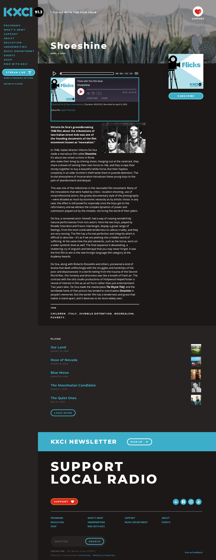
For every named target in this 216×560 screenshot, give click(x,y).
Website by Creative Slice (104, 555)
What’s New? (14, 29)
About (9, 38)
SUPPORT (198, 18)
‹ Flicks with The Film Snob (74, 12)
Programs (12, 25)
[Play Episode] (80, 91)
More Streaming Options (18, 78)
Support (11, 34)
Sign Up (136, 441)
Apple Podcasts (68, 110)
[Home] (19, 12)
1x (99, 93)
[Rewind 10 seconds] (93, 93)
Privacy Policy (84, 555)
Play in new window (74, 104)
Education (13, 42)
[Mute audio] (88, 93)
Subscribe (185, 96)
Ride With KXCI (16, 64)
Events (9, 55)
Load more (63, 412)
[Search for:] (68, 541)
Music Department (19, 51)
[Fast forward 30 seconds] (104, 93)
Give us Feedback (193, 552)
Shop (8, 59)
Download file (57, 104)
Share (105, 98)
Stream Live (16, 72)
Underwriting (15, 46)
